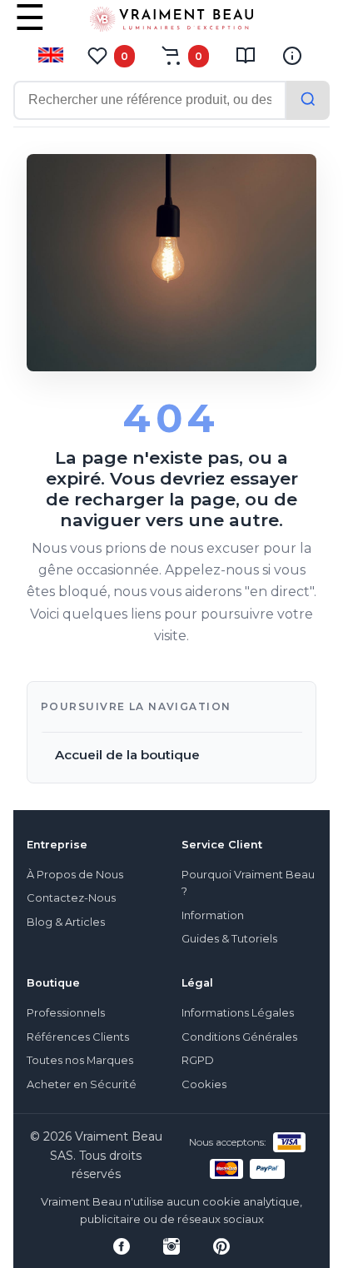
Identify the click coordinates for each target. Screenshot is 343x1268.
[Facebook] (121, 1246)
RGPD (197, 1060)
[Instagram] (171, 1246)
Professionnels (66, 1013)
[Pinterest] (221, 1246)
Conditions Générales (239, 1037)
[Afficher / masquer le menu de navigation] (30, 29)
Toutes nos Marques (80, 1060)
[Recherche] (308, 100)
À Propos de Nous (75, 874)
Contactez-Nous (71, 898)
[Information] (292, 55)
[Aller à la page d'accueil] (171, 22)
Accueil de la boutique (127, 755)
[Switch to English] (50, 55)
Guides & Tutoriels (229, 938)
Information (212, 915)
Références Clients (78, 1037)
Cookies (203, 1084)
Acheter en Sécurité (82, 1084)
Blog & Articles (66, 922)
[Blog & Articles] (245, 55)
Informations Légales (237, 1013)
